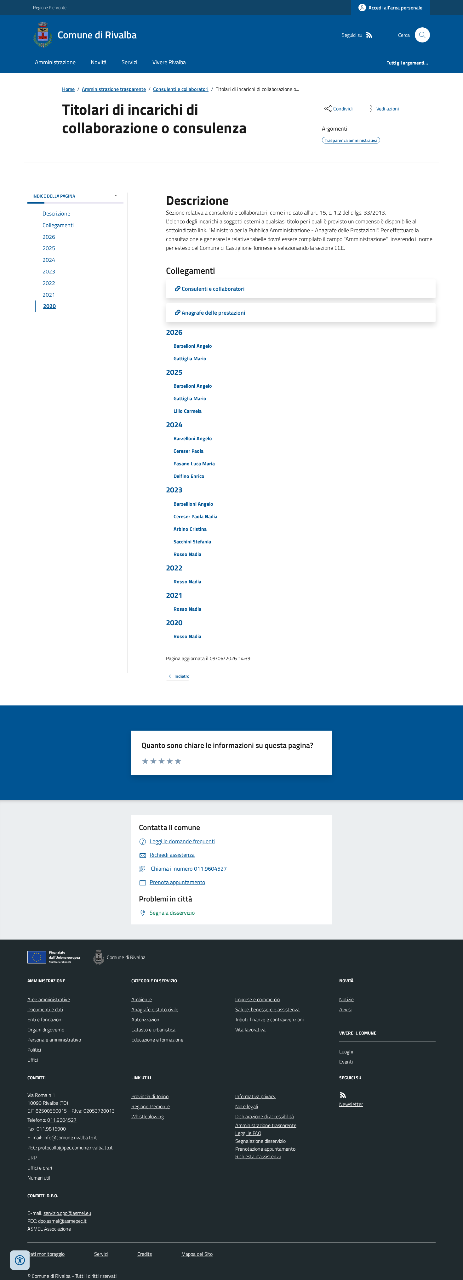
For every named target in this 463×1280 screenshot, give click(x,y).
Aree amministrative (48, 999)
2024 (174, 424)
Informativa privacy (255, 1096)
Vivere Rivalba (169, 62)
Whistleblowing (147, 1116)
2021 (174, 595)
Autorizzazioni (145, 1019)
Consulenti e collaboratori (181, 89)
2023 (174, 490)
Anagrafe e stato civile (154, 1009)
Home (68, 89)
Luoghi (346, 1051)
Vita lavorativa (250, 1029)
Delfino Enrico (189, 476)
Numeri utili (39, 1178)
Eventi (346, 1061)
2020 (174, 622)
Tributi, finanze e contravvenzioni (269, 1019)
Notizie (346, 999)
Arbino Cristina (190, 529)
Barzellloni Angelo (193, 504)
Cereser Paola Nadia (195, 516)
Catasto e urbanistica (153, 1029)
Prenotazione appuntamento (265, 1149)
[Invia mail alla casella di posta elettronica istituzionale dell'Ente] (70, 1137)
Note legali (246, 1106)
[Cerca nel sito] (420, 34)
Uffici (32, 1060)
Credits (144, 1254)
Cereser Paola (188, 451)
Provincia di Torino (150, 1096)
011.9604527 (62, 1120)
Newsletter (351, 1104)
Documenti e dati (45, 1009)
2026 (174, 332)
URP (32, 1157)
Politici (34, 1049)
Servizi (129, 62)
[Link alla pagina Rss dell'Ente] (343, 1095)
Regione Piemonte (49, 7)
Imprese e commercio (257, 999)
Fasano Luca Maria (194, 463)
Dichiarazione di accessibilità (264, 1116)
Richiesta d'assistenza (258, 1156)
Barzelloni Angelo (193, 346)
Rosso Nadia (187, 554)
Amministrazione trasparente (114, 89)
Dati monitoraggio (46, 1254)
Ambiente (141, 999)
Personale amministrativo (54, 1039)
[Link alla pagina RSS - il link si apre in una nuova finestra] (369, 35)
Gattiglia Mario (190, 358)
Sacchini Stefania (192, 541)
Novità (98, 62)
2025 (174, 372)
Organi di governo (45, 1029)
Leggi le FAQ (248, 1133)
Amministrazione (55, 62)
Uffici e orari (39, 1167)
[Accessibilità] (20, 1260)
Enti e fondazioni (44, 1019)
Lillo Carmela (188, 411)
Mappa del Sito (197, 1254)
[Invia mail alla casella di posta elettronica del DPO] (67, 1213)
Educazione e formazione (157, 1039)
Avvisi (345, 1009)
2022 (174, 568)
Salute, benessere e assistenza (267, 1009)
